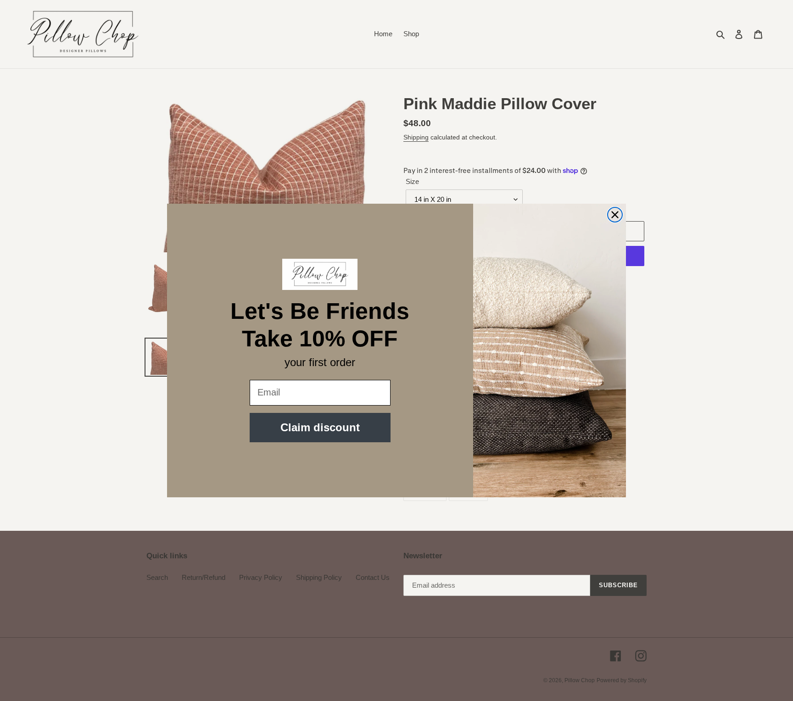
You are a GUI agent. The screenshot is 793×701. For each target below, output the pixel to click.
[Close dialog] (615, 214)
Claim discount (320, 427)
